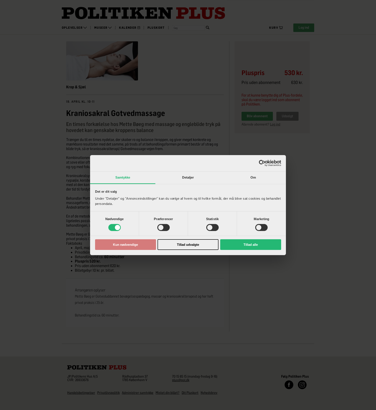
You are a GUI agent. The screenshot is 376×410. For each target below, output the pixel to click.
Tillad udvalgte (188, 244)
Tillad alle (250, 244)
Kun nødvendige (125, 244)
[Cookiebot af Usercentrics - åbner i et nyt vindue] (262, 163)
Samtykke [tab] (122, 177)
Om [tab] (253, 177)
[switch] (163, 227)
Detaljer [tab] (188, 177)
